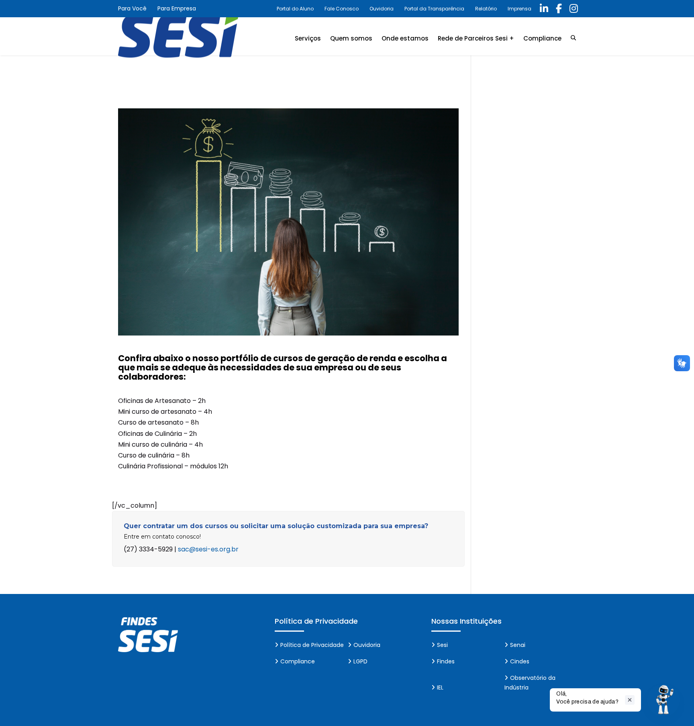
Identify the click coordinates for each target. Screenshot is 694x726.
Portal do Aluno (295, 8)
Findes (446, 661)
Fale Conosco (342, 8)
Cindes (519, 661)
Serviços (308, 38)
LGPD (360, 661)
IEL (440, 687)
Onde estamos (405, 38)
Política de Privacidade (312, 645)
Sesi (442, 645)
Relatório (486, 8)
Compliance (542, 38)
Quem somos (351, 38)
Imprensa (519, 8)
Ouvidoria (381, 8)
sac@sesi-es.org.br (208, 549)
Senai (517, 645)
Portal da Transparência (434, 8)
